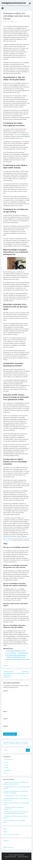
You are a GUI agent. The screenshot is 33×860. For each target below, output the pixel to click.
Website (5, 726)
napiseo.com (11, 847)
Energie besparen (8, 759)
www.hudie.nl (6, 840)
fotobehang (17, 134)
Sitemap (5, 831)
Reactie (5, 690)
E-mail (5, 718)
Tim (13, 21)
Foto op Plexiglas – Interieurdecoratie (17, 653)
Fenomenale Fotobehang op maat (15, 651)
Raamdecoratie (8, 770)
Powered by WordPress (10, 856)
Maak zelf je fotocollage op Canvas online (18, 659)
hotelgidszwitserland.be (14, 3)
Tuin (5, 773)
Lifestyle (6, 767)
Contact (5, 829)
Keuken (6, 765)
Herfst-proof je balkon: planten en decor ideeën (15, 795)
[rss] (3, 8)
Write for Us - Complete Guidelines (11, 834)
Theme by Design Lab (23, 856)
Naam (5, 711)
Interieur (7, 665)
